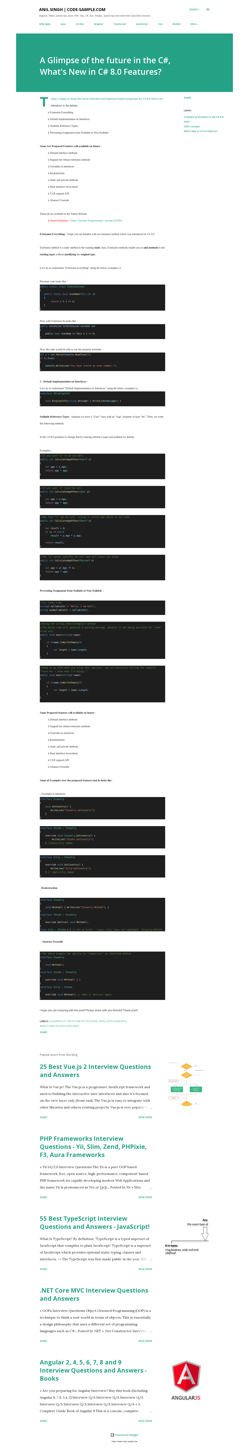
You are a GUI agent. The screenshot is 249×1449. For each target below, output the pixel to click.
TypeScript (119, 24)
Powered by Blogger (127, 1434)
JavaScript (142, 24)
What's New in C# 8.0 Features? (200, 131)
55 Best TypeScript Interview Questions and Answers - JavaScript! (95, 1222)
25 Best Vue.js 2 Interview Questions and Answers (95, 1070)
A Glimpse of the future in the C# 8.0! (204, 117)
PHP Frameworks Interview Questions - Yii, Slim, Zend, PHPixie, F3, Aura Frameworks (93, 1146)
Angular (98, 24)
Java (63, 24)
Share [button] (187, 97)
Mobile (177, 24)
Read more (145, 1117)
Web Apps (45, 24)
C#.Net (80, 24)
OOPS (187, 121)
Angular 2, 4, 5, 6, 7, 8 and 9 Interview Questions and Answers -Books (93, 1370)
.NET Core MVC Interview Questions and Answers (94, 1294)
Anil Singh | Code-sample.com (72, 9)
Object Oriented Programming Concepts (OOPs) (96, 220)
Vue (160, 24)
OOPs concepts (192, 126)
